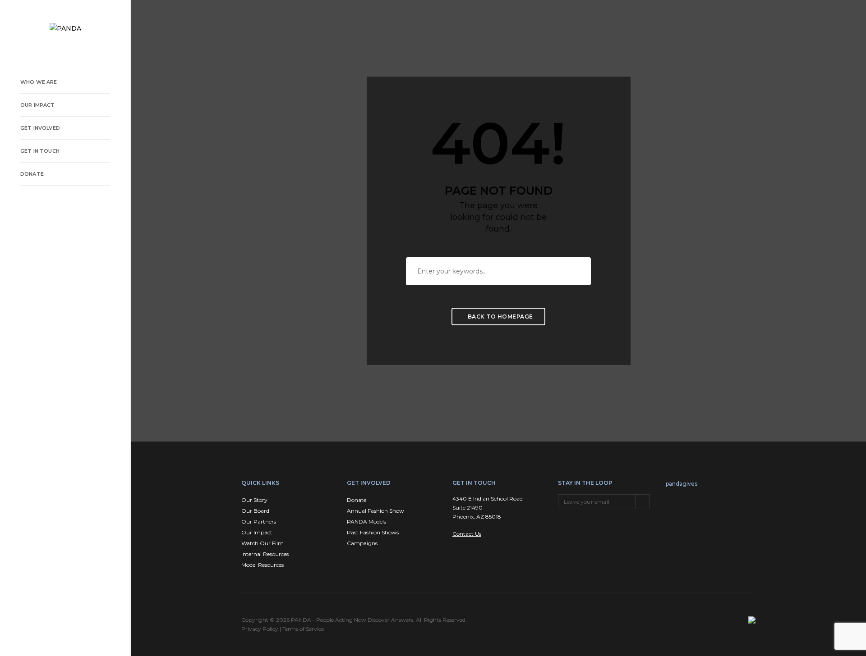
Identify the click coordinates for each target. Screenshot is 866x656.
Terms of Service (303, 628)
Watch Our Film (262, 543)
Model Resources (262, 564)
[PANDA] (65, 28)
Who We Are (38, 82)
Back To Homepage (499, 316)
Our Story (254, 500)
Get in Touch (40, 151)
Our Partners (258, 521)
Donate (32, 174)
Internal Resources (265, 554)
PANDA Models (366, 521)
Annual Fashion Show (375, 510)
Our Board (255, 510)
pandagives (681, 483)
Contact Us (466, 533)
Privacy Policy (259, 628)
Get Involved (40, 128)
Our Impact (37, 105)
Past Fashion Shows (373, 532)
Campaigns (362, 543)
